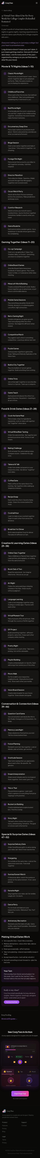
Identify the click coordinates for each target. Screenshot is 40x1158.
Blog (3, 1131)
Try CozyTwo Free (11, 1002)
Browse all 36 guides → (9, 1019)
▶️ (20, 1062)
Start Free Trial (20, 1094)
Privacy (4, 1142)
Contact (24, 1125)
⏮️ (14, 1062)
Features (5, 1125)
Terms (4, 1139)
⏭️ (26, 1062)
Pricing (4, 1128)
